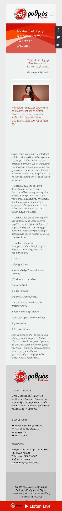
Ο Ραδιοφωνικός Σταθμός (28, 425)
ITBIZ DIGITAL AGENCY (31, 496)
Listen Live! (41, 506)
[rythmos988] (31, 14)
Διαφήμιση (21, 432)
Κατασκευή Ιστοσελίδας (37, 493)
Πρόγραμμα (21, 435)
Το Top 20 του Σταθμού (27, 428)
